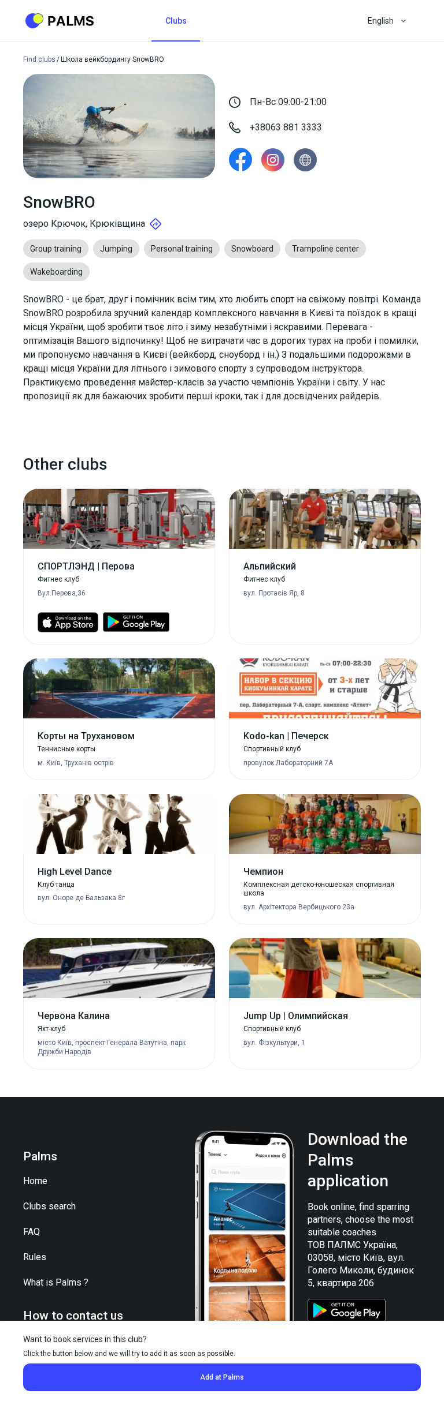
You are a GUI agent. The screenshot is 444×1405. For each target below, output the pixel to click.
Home (35, 1180)
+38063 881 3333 (286, 127)
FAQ (31, 1231)
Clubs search (49, 1206)
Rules (34, 1257)
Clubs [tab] (176, 20)
